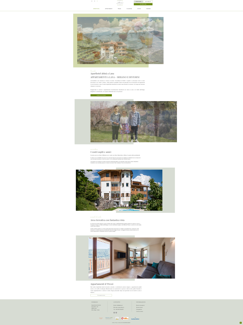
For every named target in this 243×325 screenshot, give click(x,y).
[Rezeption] (121, 62)
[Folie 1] (135, 140)
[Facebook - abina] (114, 312)
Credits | (113, 322)
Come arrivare (139, 311)
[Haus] (116, 62)
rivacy (117, 322)
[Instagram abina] (116, 312)
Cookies (119, 322)
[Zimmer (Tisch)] (124, 62)
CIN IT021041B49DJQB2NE (125, 322)
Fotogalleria (139, 309)
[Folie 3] (132, 140)
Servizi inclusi (139, 307)
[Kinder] (119, 62)
